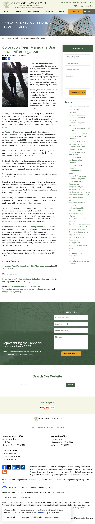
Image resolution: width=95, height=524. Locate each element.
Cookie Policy (31, 487)
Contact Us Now (78, 93)
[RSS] (4, 472)
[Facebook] (4, 467)
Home (6, 12)
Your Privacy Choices (16, 487)
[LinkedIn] (14, 467)
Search (70, 385)
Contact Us (76, 12)
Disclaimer (41, 428)
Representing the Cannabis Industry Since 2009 (22, 344)
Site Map (50, 428)
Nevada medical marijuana (79, 224)
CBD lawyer (73, 112)
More (89, 12)
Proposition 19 (74, 234)
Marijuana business (76, 189)
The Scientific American (14, 132)
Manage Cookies (45, 487)
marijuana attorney (43, 289)
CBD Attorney (74, 109)
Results (62, 12)
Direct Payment (47, 402)
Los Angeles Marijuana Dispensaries (26, 286)
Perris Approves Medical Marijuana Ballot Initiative (23, 279)
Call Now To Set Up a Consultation (76, 2)
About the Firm (33, 12)
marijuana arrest (75, 253)
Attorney (49, 12)
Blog (9, 38)
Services (18, 12)
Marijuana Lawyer (76, 187)
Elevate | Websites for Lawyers (77, 518)
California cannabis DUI (78, 133)
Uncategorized (74, 242)
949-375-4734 (83, 6)
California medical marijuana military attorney (76, 160)
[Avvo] (23, 467)
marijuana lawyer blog (11, 292)
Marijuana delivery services (79, 192)
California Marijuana (77, 115)
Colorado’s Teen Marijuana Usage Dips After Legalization (26, 266)
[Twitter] (9, 467)
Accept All (11, 517)
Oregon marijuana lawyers (79, 232)
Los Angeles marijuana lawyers (42, 227)
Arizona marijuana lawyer (79, 107)
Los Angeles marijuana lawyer (21, 289)
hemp (71, 250)
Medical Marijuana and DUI (79, 195)
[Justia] (18, 467)
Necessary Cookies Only (32, 517)
